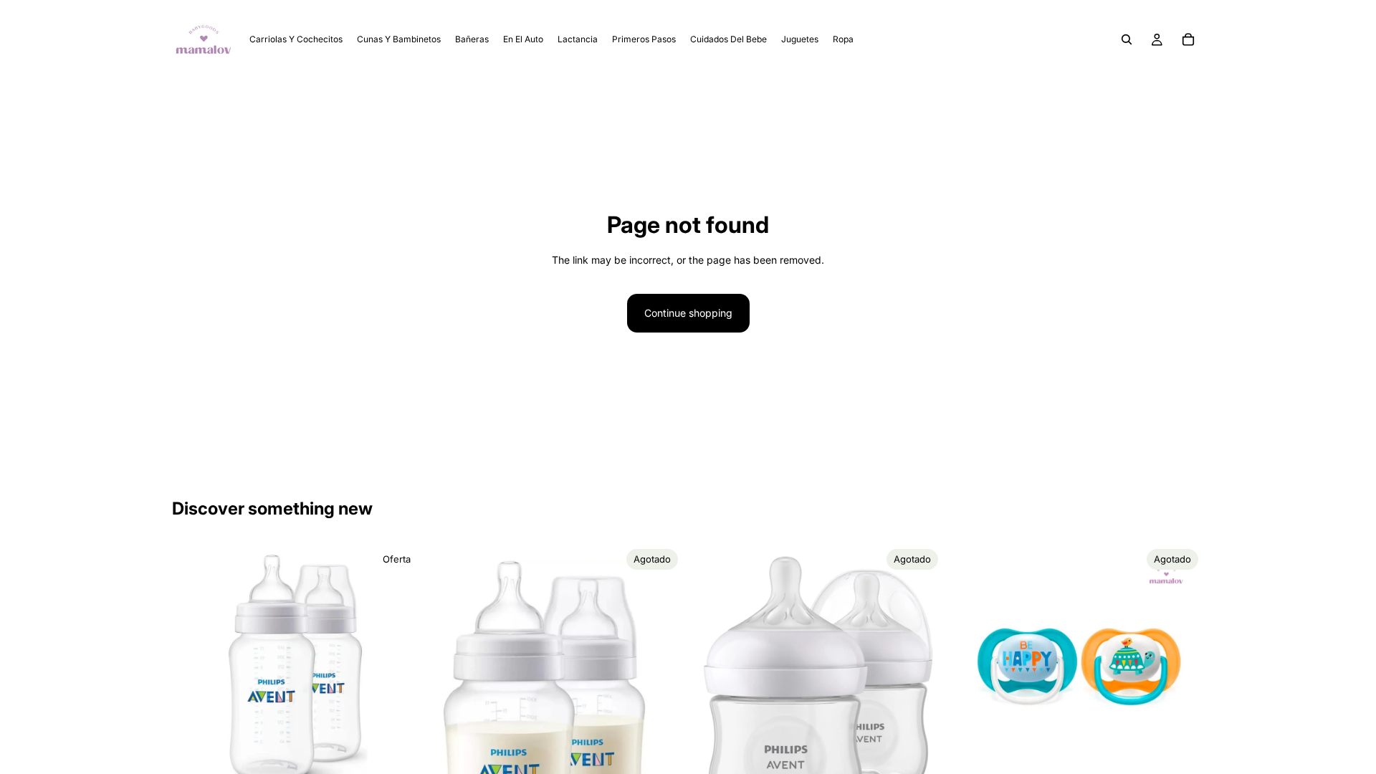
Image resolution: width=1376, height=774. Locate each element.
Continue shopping (688, 313)
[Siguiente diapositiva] (402, 669)
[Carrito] (1188, 39)
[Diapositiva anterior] (193, 669)
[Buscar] (1126, 39)
